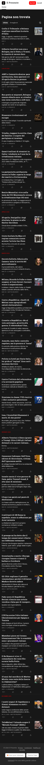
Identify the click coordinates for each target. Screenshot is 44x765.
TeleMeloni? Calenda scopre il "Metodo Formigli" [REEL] (16, 723)
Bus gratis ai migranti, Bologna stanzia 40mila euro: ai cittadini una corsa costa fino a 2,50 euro (16, 97)
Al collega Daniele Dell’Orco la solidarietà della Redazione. (17, 465)
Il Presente (11, 107)
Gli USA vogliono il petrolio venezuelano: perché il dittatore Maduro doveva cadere (17, 579)
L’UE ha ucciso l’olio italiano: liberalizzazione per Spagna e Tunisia (15, 618)
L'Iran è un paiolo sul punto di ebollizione (15, 498)
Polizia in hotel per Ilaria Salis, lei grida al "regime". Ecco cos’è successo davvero (16, 361)
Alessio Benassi (12, 507)
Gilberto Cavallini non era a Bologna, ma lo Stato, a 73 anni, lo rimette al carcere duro (16, 51)
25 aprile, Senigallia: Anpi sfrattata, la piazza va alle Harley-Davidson (14, 220)
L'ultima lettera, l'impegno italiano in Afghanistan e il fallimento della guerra (16, 686)
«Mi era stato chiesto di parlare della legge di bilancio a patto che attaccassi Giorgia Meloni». (16, 729)
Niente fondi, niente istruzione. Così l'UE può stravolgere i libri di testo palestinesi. (17, 403)
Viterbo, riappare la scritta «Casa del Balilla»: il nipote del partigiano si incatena (17, 135)
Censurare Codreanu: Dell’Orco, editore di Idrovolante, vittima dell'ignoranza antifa (16, 458)
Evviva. (4, 446)
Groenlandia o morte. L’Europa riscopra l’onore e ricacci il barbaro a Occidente (15, 558)
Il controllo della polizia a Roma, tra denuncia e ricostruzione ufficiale (15, 347)
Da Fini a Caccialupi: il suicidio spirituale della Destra (16, 121)
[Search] (40, 23)
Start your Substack (16, 755)
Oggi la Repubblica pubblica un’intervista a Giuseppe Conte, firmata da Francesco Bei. (17, 309)
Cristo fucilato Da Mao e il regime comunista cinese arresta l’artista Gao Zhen (14, 238)
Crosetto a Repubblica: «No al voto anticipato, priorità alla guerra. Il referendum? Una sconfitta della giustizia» (15, 323)
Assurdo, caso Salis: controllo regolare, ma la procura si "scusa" (17, 342)
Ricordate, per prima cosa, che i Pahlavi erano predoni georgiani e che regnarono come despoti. (16, 421)
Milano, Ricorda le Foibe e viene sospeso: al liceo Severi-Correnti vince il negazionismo (17, 282)
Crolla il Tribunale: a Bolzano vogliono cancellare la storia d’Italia (15, 31)
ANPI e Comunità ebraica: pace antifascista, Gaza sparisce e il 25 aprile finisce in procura (16, 77)
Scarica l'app (32, 755)
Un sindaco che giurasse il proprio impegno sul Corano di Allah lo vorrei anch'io (15, 645)
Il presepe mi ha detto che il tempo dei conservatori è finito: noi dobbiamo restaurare (16, 538)
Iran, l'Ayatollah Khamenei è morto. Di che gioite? (15, 416)
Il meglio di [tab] (14, 23)
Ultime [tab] (5, 23)
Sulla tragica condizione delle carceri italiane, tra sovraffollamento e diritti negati (15, 711)
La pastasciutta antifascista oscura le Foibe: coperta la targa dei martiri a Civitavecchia (16, 174)
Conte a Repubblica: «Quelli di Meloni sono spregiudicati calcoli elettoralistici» (15, 302)
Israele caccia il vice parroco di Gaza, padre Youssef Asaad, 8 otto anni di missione (16, 479)
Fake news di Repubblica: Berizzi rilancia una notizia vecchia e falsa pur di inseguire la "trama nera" (16, 599)
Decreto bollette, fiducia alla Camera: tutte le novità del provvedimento (15, 261)
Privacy (20, 748)
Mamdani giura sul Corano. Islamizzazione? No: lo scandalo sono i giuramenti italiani (16, 638)
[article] (22, 36)
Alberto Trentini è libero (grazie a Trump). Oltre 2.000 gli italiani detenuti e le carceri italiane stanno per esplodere (17, 440)
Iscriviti (32, 3)
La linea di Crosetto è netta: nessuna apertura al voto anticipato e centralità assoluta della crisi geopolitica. (16, 329)
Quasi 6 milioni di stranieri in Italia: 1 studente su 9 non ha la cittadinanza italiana (16, 154)
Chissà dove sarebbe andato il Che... (15, 225)
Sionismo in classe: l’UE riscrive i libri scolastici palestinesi (17, 398)
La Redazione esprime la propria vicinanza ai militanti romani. (13, 524)
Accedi (39, 3)
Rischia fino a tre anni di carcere (13, 244)
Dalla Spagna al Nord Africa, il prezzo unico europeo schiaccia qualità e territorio (15, 624)
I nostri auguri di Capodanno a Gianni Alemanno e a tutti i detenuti (16, 704)
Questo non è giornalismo (11, 605)
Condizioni (28, 748)
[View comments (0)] (12, 44)
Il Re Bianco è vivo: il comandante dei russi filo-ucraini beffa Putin (14, 659)
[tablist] (10, 23)
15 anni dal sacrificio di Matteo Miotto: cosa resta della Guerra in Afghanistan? (16, 679)
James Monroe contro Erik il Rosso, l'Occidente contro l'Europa (14, 565)
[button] (3, 7)
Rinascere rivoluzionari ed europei (14, 116)
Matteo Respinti (12, 61)
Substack (11, 760)
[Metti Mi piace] (3, 44)
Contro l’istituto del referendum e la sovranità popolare (16, 380)
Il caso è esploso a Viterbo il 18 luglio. (15, 141)
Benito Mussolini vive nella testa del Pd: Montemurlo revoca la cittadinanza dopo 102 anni (17, 195)
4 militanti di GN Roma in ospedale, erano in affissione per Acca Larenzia (17, 517)
